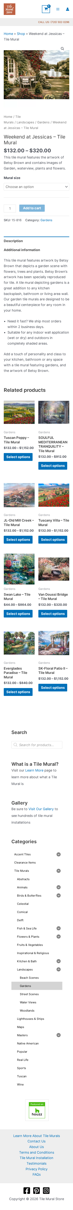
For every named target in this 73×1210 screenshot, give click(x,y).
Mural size (12, 178)
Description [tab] (13, 241)
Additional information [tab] (22, 250)
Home (8, 34)
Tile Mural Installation (36, 1158)
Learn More (34, 770)
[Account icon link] (67, 9)
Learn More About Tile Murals (36, 1136)
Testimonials (36, 1163)
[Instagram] (46, 1190)
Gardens (43, 122)
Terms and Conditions (36, 1152)
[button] (62, 48)
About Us (36, 1147)
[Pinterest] (36, 1190)
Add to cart (32, 208)
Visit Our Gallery (41, 809)
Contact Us (36, 1141)
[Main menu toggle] (58, 9)
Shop (21, 34)
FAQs (37, 1174)
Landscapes (25, 122)
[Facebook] (27, 1190)
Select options (18, 457)
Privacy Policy (37, 1169)
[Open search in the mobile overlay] (36, 745)
